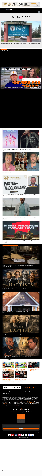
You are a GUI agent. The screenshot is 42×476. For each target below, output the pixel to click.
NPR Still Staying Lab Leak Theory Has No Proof (33, 370)
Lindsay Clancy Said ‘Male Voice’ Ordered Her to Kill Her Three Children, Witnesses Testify (20, 380)
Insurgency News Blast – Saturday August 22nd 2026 (8, 370)
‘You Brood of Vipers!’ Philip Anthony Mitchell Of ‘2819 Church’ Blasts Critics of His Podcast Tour (19, 241)
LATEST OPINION (6, 245)
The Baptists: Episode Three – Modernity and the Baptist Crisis (16, 288)
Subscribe (21, 428)
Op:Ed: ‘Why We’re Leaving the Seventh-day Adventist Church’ (16, 311)
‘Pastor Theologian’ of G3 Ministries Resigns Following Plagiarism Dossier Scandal (19, 194)
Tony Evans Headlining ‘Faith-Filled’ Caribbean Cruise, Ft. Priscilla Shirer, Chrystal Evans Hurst (19, 217)
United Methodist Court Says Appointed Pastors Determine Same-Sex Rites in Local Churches (20, 43)
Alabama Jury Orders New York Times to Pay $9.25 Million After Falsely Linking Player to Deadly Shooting (8, 380)
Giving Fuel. (16, 405)
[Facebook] (16, 435)
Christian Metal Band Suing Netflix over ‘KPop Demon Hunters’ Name (17, 149)
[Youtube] (12, 435)
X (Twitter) (37, 400)
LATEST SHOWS (4, 50)
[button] (33, 10)
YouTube (30, 402)
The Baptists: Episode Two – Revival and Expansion (13, 334)
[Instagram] (19, 435)
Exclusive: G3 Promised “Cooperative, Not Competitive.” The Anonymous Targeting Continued (18, 266)
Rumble (34, 402)
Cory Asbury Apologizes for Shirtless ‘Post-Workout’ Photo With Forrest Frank (19, 171)
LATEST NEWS (6, 129)
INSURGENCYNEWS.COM (8, 359)
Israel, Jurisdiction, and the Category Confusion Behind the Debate (17, 356)
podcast (5, 403)
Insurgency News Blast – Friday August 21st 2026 (20, 370)
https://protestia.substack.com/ (22, 401)
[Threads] (22, 435)
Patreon (23, 404)
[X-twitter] (9, 435)
